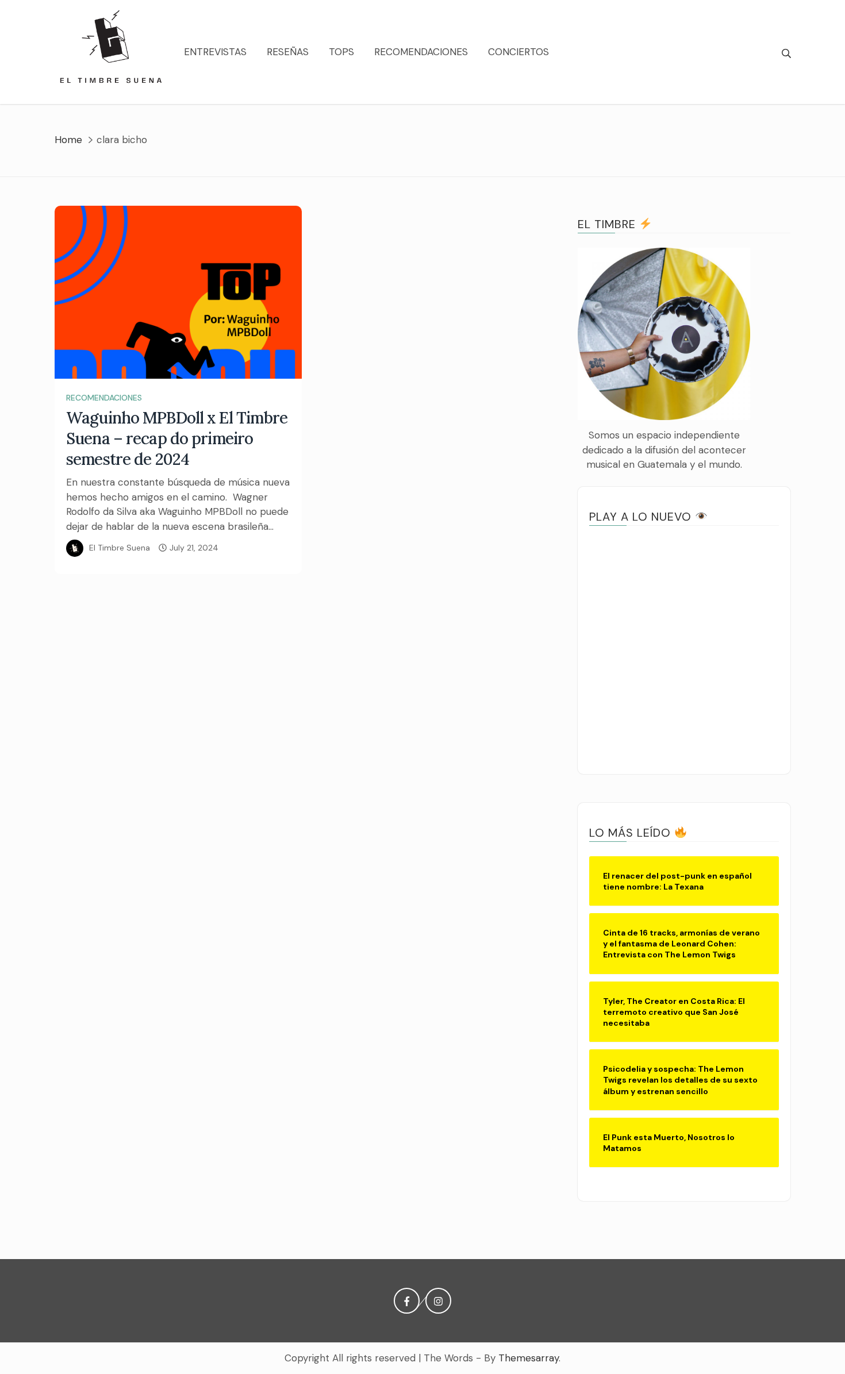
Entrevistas (215, 51)
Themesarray (528, 1358)
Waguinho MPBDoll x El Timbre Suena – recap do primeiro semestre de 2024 (177, 438)
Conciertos (518, 51)
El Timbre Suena (119, 547)
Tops (341, 51)
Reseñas (288, 51)
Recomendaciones (421, 51)
